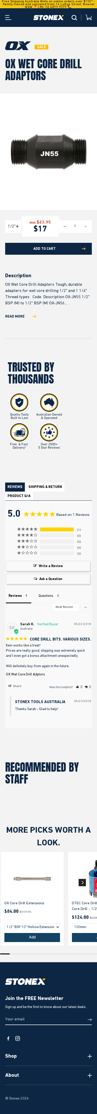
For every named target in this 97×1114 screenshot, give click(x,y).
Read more (15, 316)
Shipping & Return (45, 487)
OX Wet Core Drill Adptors (25, 674)
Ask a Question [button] (50, 579)
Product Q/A (19, 496)
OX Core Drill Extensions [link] (24, 903)
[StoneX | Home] (48, 17)
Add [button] (32, 937)
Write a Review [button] (51, 566)
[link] (32, 879)
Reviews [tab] (15, 596)
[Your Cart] (88, 17)
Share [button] (16, 686)
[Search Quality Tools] (74, 17)
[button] (79, 687)
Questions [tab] (46, 596)
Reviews (15, 487)
